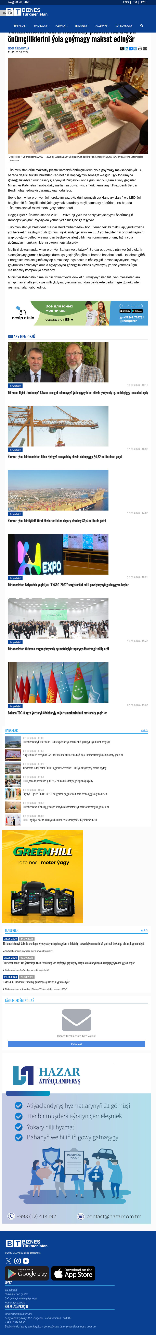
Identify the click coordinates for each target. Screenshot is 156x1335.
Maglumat (101, 25)
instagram (17, 1261)
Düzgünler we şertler (16, 1294)
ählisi (144, 730)
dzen (25, 1261)
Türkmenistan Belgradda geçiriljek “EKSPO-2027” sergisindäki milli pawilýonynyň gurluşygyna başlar (68, 585)
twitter (9, 1261)
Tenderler (11, 930)
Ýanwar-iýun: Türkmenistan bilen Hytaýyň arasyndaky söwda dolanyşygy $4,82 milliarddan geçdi (65, 456)
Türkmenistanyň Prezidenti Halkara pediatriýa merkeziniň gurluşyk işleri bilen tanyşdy (66, 742)
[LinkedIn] (126, 48)
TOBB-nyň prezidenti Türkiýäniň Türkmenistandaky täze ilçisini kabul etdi (60, 820)
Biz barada (11, 1289)
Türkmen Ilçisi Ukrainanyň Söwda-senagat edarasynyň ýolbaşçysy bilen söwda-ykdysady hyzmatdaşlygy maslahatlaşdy (78, 392)
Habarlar (11, 730)
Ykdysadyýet (15, 386)
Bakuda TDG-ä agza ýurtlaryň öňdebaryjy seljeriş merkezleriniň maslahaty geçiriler (57, 713)
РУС (143, 2)
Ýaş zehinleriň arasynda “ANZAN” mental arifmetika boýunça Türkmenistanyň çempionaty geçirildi (73, 755)
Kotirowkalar (124, 25)
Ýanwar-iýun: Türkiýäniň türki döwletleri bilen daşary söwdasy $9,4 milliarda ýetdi (57, 520)
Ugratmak (76, 1044)
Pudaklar (60, 25)
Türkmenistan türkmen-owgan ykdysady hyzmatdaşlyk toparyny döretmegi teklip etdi (58, 649)
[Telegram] (135, 48)
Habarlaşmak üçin (15, 1302)
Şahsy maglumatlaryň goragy (21, 1298)
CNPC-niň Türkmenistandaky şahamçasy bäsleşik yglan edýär (36, 982)
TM (135, 2)
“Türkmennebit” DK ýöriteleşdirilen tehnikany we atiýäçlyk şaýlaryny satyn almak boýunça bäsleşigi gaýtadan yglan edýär (69, 962)
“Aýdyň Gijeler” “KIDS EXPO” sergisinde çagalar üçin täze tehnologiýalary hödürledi (65, 794)
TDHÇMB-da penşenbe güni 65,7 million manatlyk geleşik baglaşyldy (58, 781)
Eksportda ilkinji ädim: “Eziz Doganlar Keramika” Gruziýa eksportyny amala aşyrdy (64, 768)
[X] (122, 48)
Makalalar (40, 25)
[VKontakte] (131, 48)
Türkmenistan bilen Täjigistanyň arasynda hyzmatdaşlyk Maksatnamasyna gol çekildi (66, 807)
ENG (126, 2)
